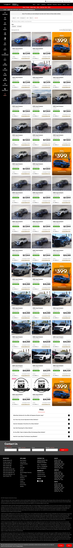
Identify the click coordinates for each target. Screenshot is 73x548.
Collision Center (23, 476)
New (34, 4)
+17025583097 (44, 466)
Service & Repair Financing (25, 472)
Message (50, 447)
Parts (64, 4)
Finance (21, 469)
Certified (43, 4)
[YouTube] (42, 481)
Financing (55, 4)
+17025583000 (43, 464)
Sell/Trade (49, 4)
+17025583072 (43, 468)
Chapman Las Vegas (41, 476)
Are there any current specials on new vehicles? (25, 419)
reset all (36, 17)
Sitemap (22, 486)
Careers (21, 481)
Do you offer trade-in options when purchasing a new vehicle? (29, 432)
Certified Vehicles (24, 463)
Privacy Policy (23, 484)
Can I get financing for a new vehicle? (23, 428)
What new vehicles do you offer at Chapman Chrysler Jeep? (28, 415)
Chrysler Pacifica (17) (7, 460)
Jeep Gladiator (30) (7, 467)
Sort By (61, 30)
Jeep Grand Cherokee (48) (8, 469)
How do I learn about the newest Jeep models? (25, 436)
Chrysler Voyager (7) (7, 462)
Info (68, 4)
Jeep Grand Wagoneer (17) (8, 472)
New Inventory (23, 460)
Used (38, 4)
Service (59, 4)
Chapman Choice (41, 472)
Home (4, 9)
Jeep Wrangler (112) (7, 476)
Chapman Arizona (41, 474)
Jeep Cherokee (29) (7, 463)
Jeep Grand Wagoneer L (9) (9, 474)
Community (22, 482)
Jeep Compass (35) (7, 465)
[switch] (13, 26)
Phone (33, 447)
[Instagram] (40, 481)
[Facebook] (38, 481)
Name (8, 447)
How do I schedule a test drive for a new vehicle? (26, 423)
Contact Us (22, 479)
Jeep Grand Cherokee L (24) (9, 470)
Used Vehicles (23, 462)
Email (21, 447)
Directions (22, 477)
